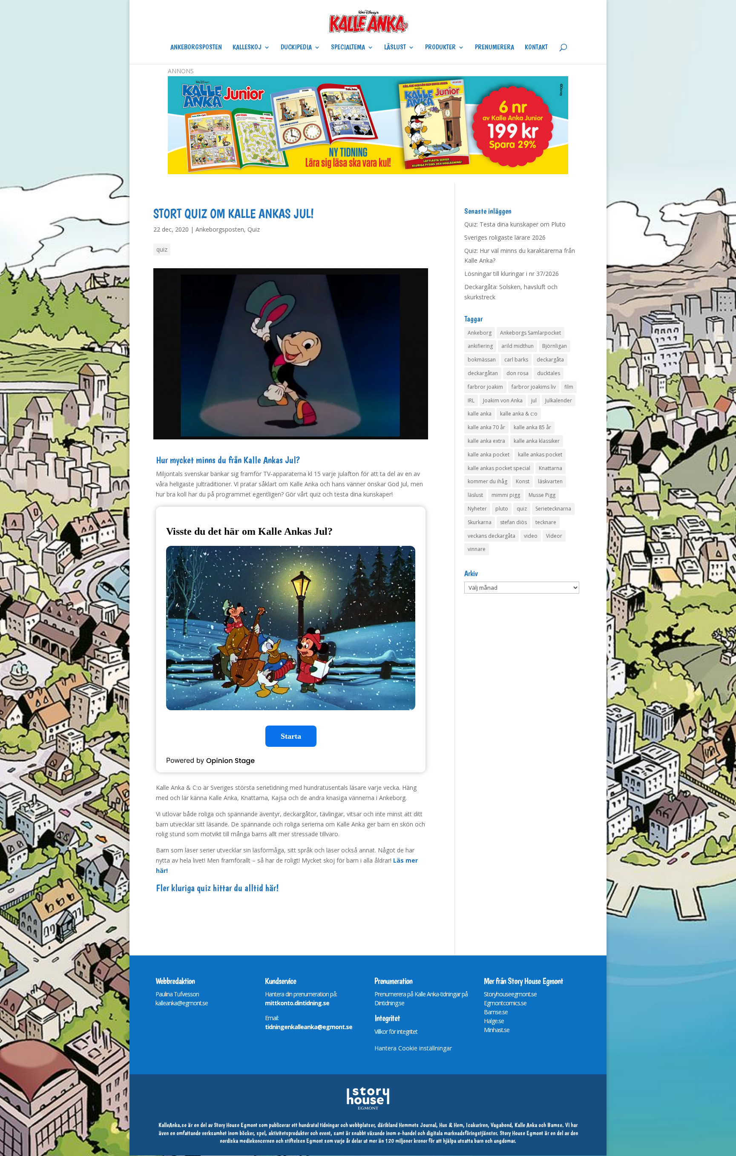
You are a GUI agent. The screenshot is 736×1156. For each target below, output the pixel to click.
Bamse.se (496, 1012)
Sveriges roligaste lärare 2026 (505, 237)
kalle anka (480, 413)
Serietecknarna (553, 508)
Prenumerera (494, 47)
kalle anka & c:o (519, 413)
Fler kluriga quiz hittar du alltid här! (217, 887)
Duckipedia (296, 47)
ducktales (548, 373)
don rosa (517, 373)
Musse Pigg (542, 495)
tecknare (545, 522)
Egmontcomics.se (505, 1003)
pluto (501, 508)
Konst (522, 481)
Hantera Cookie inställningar (413, 1048)
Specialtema (348, 47)
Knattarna (550, 468)
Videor (554, 535)
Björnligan (554, 346)
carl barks (516, 359)
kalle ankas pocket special (499, 468)
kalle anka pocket (488, 454)
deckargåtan (483, 373)
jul (534, 400)
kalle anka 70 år (486, 427)
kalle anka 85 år (532, 427)
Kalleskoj (247, 47)
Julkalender (558, 400)
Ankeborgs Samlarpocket (530, 332)
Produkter (440, 47)
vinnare (477, 549)
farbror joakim (485, 386)
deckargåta (550, 359)
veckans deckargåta (491, 535)
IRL (471, 400)
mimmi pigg (506, 495)
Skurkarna (480, 522)
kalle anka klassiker (537, 441)
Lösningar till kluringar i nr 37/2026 (511, 274)
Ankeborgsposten (196, 47)
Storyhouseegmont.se (510, 994)
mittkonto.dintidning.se (297, 1003)
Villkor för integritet (395, 1031)
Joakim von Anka (503, 400)
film (568, 386)
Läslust (395, 47)
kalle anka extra (486, 441)
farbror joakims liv (534, 386)
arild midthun (517, 346)
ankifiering (480, 346)
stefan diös (513, 522)
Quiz (253, 229)
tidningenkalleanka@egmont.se (308, 1027)
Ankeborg (480, 332)
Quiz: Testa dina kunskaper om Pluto (515, 224)
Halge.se (494, 1021)
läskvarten (550, 481)
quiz (161, 249)
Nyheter (477, 508)
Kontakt (536, 47)
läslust (475, 495)
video (531, 535)
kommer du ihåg (487, 481)
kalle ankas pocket (540, 454)
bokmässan (482, 359)
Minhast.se (496, 1030)
